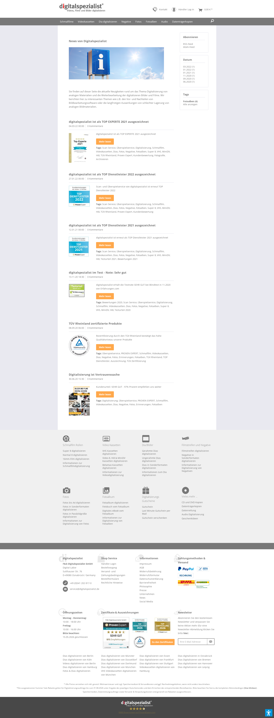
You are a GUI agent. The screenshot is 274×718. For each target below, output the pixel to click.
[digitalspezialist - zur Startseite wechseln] (82, 9)
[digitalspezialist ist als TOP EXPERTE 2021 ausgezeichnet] (79, 148)
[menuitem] (160, 10)
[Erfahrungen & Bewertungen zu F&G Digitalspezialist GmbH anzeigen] (116, 633)
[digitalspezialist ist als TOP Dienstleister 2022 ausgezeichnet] (79, 196)
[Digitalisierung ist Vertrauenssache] (79, 401)
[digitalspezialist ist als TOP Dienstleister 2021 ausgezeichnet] (79, 246)
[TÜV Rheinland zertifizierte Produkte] (79, 345)
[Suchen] (212, 21)
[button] (268, 712)
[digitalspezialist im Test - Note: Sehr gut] (79, 290)
